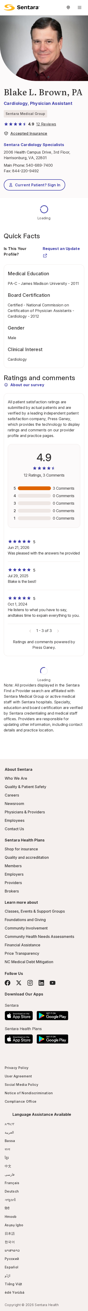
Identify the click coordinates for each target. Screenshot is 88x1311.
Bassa (10, 1141)
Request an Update (61, 248)
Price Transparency (22, 953)
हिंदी (7, 1208)
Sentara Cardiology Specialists (34, 144)
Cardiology (16, 103)
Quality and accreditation (27, 857)
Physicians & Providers (25, 812)
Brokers (12, 891)
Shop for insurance (21, 849)
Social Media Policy (21, 1085)
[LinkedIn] (41, 982)
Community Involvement (26, 928)
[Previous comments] (30, 630)
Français (12, 1183)
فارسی (10, 1174)
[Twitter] (19, 983)
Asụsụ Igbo (14, 1225)
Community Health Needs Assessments (39, 936)
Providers (13, 882)
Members (13, 865)
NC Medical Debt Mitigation (29, 961)
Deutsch (12, 1191)
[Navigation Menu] (79, 7)
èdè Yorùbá (14, 1292)
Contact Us (14, 828)
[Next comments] (58, 630)
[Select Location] (68, 7)
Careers (12, 795)
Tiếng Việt (13, 1284)
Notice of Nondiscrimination (29, 1093)
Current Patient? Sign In (38, 185)
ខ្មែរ (7, 1158)
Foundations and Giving (25, 919)
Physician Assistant (51, 103)
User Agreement (18, 1076)
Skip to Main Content (7, 6)
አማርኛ (9, 1124)
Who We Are (16, 778)
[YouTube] (52, 983)
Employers (14, 874)
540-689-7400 (39, 165)
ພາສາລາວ (12, 1250)
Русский (12, 1259)
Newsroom (14, 803)
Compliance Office (20, 1101)
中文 (8, 1166)
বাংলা (7, 1149)
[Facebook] (7, 983)
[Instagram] (30, 982)
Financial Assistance (22, 945)
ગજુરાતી (10, 1200)
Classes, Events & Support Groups (35, 911)
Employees (14, 820)
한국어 (10, 1242)
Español (11, 1267)
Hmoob (11, 1217)
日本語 (10, 1233)
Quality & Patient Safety (25, 786)
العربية (9, 1132)
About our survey (27, 384)
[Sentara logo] (21, 7)
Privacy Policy (16, 1068)
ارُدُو (7, 1276)
